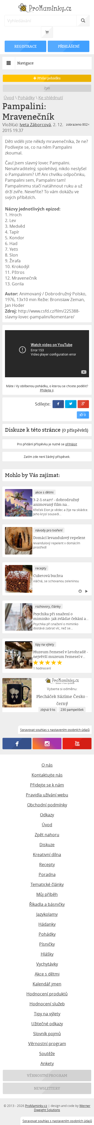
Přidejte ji (47, 390)
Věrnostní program (47, 1043)
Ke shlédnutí (50, 98)
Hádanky (47, 924)
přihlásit (71, 444)
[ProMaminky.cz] (47, 8)
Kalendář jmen (47, 984)
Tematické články (47, 884)
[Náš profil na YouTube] (77, 743)
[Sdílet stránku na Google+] (83, 404)
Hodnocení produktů (47, 994)
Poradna (47, 874)
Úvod (9, 98)
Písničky (47, 944)
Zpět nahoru (47, 835)
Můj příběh (47, 894)
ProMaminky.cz (36, 1106)
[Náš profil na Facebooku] (17, 743)
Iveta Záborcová (35, 125)
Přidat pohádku (49, 78)
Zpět (47, 88)
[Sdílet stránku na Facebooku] (58, 404)
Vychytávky (47, 964)
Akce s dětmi (47, 974)
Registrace (25, 46)
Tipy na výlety (47, 1014)
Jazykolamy (47, 914)
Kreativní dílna (47, 854)
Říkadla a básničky (47, 904)
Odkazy (47, 815)
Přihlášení (68, 46)
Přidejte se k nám (47, 785)
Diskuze (47, 844)
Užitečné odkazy (47, 1024)
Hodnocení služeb (47, 1004)
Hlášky (47, 954)
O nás (47, 765)
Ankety (47, 1063)
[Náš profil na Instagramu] (47, 743)
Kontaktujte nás (47, 775)
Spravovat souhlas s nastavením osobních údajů (57, 1121)
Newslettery (47, 1088)
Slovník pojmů (47, 1034)
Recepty (47, 864)
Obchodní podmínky (47, 805)
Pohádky (26, 98)
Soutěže (47, 1053)
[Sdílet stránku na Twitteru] (71, 404)
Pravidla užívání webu (47, 795)
